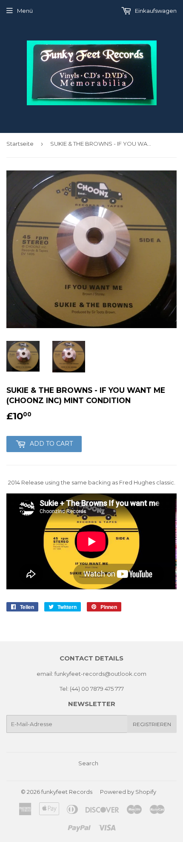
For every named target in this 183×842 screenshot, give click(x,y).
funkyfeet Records (66, 791)
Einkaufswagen (155, 10)
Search (88, 763)
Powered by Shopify (128, 791)
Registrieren (152, 724)
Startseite (20, 143)
